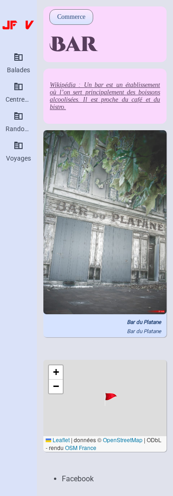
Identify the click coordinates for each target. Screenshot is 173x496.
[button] (112, 398)
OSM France (80, 447)
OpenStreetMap (123, 440)
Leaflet (60, 440)
